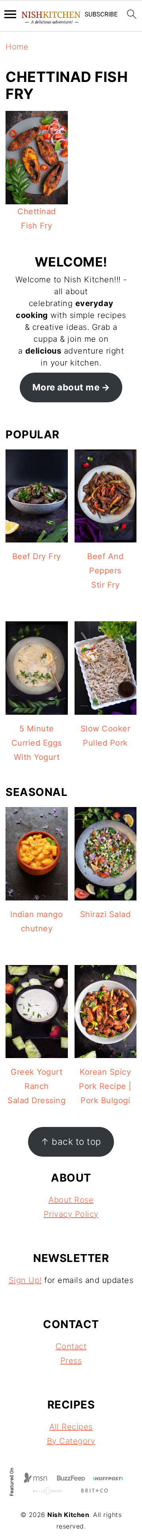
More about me (66, 387)
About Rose (71, 1200)
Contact (71, 1346)
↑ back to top (71, 1141)
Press (71, 1360)
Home (17, 46)
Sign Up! (25, 1280)
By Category (71, 1441)
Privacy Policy (71, 1214)
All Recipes (71, 1426)
